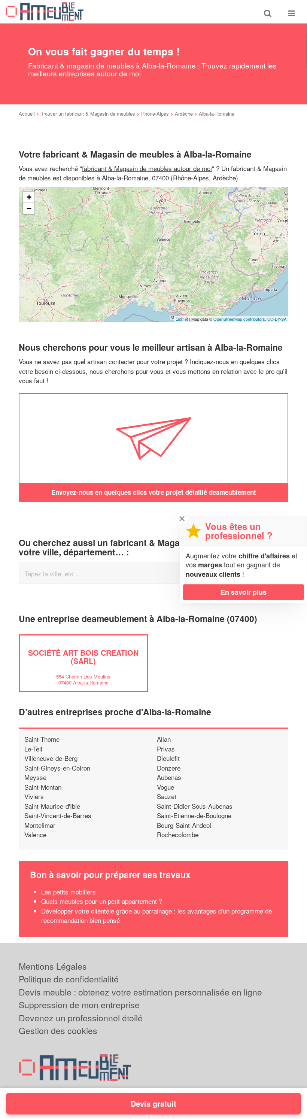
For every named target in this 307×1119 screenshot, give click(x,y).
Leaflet (182, 319)
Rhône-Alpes (155, 113)
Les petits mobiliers (68, 891)
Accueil (27, 113)
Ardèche (184, 113)
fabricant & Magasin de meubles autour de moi (147, 168)
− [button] (29, 208)
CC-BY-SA (276, 319)
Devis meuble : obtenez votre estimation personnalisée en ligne (140, 992)
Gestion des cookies (58, 1030)
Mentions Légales (53, 966)
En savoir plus (244, 592)
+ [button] (29, 197)
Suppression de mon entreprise (79, 1004)
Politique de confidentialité (69, 979)
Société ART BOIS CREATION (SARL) (83, 656)
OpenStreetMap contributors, (240, 319)
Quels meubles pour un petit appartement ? (101, 901)
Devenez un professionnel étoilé (81, 1018)
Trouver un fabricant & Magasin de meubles (88, 113)
